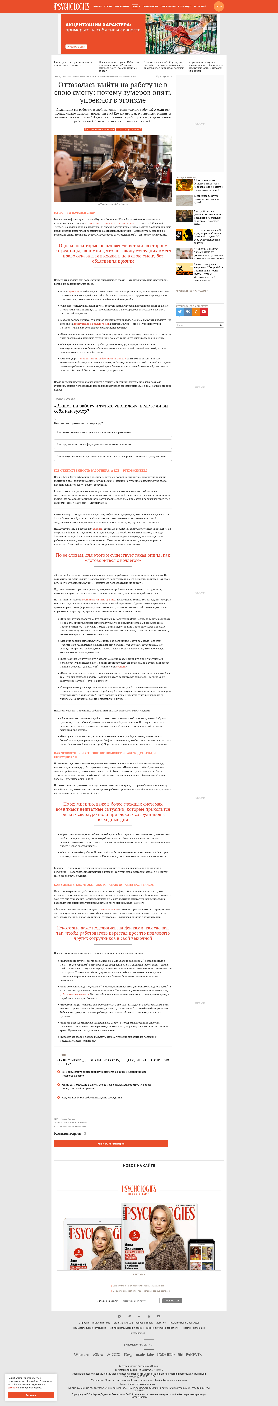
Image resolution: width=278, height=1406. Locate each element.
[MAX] (119, 1316)
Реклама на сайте (101, 1322)
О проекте (84, 1322)
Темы (135, 6)
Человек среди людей (129, 129)
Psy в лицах (185, 6)
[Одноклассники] (149, 1316)
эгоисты (121, 666)
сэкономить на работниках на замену (103, 358)
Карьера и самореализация (99, 129)
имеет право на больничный (91, 323)
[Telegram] (129, 1316)
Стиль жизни (168, 6)
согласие (122, 1285)
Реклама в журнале (123, 1322)
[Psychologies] (71, 6)
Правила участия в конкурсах (184, 1322)
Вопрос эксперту (144, 1322)
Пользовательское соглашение (89, 1327)
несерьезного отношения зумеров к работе (111, 223)
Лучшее (97, 6)
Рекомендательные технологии (162, 1327)
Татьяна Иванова (68, 1119)
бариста (97, 528)
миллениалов (109, 909)
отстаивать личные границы (99, 599)
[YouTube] (159, 1316)
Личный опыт (150, 6)
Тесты (218, 6)
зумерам (74, 291)
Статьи (108, 6)
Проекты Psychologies (193, 1327)
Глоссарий (200, 6)
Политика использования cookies (126, 1327)
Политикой (120, 1290)
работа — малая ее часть (74, 994)
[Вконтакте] (139, 1316)
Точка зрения (121, 6)
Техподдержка (137, 1332)
